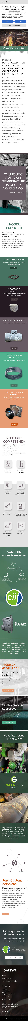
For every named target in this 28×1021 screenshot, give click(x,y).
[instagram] (2, 996)
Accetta (20, 21)
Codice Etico (5, 1011)
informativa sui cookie (14, 11)
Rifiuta (7, 21)
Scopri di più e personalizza (14, 25)
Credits (18, 1019)
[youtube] (5, 996)
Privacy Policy (19, 1018)
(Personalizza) (13, 1019)
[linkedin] (8, 996)
